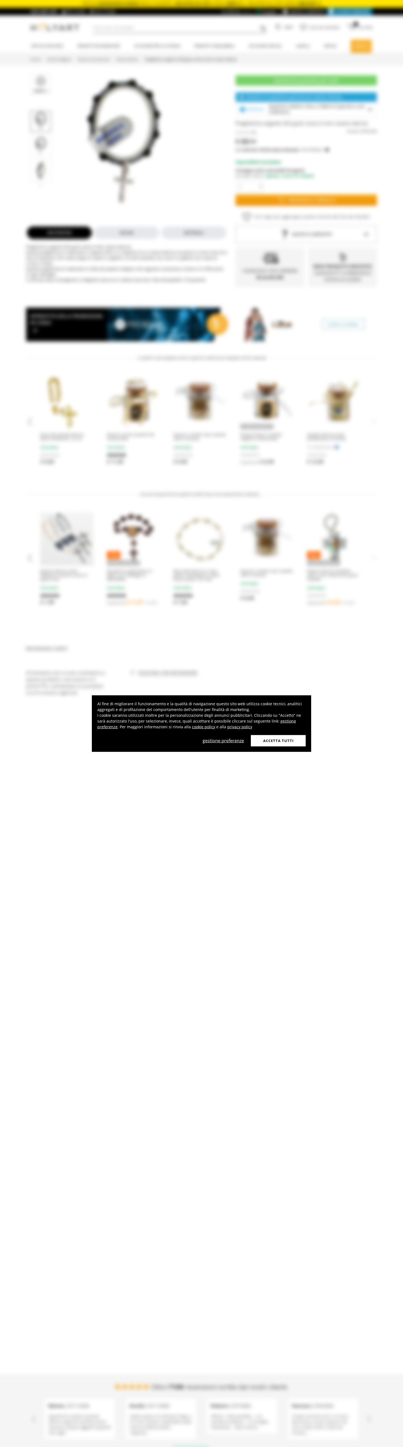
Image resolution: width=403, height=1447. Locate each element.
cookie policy (203, 726)
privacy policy (239, 726)
